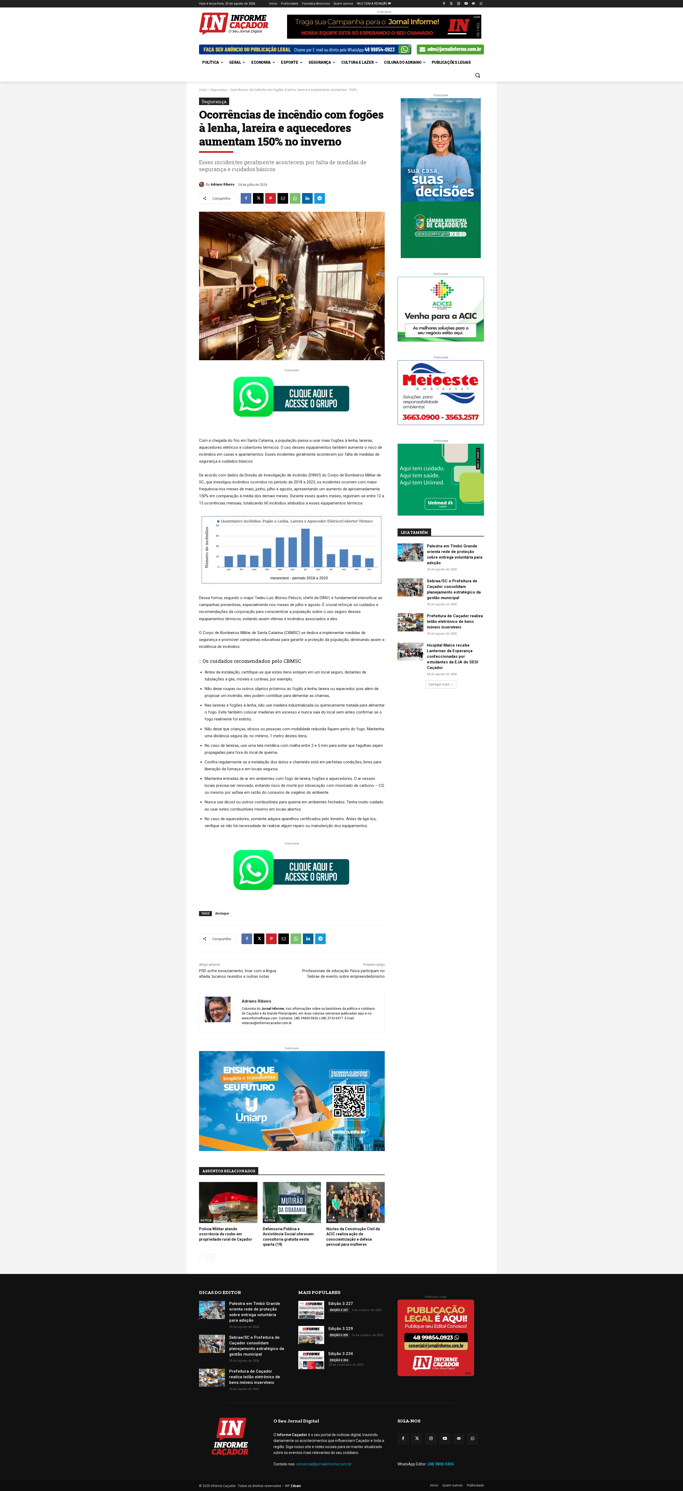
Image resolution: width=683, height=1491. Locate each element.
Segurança (218, 90)
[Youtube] (466, 4)
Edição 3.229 (340, 1328)
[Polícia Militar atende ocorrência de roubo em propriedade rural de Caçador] (228, 1202)
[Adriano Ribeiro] (202, 184)
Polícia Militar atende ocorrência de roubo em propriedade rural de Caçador (225, 1234)
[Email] (282, 198)
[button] (477, 75)
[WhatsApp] (295, 198)
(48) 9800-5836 (440, 1464)
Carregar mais (439, 684)
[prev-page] (202, 1257)
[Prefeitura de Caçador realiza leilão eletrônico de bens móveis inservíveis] (410, 622)
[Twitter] (451, 4)
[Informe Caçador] (241, 23)
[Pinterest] (270, 198)
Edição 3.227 (340, 1303)
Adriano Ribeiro (223, 184)
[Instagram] (459, 4)
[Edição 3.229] (311, 1335)
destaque (222, 913)
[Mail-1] (473, 4)
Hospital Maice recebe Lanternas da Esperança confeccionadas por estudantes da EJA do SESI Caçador (452, 656)
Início (203, 90)
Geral (332, 1220)
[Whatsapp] (481, 4)
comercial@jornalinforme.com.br (324, 1464)
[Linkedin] (307, 198)
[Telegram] (319, 198)
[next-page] (211, 1257)
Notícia (206, 1220)
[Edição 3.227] (311, 1310)
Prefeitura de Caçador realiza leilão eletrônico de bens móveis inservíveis (455, 622)
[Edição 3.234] (311, 1360)
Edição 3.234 (340, 1353)
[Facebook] (444, 4)
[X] (258, 198)
